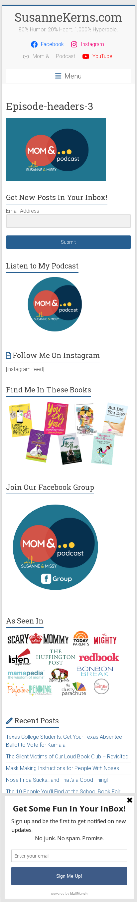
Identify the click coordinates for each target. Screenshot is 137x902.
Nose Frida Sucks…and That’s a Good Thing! (57, 780)
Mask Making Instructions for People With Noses (62, 768)
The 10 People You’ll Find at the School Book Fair (63, 791)
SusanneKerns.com (68, 17)
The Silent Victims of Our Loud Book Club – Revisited (67, 756)
